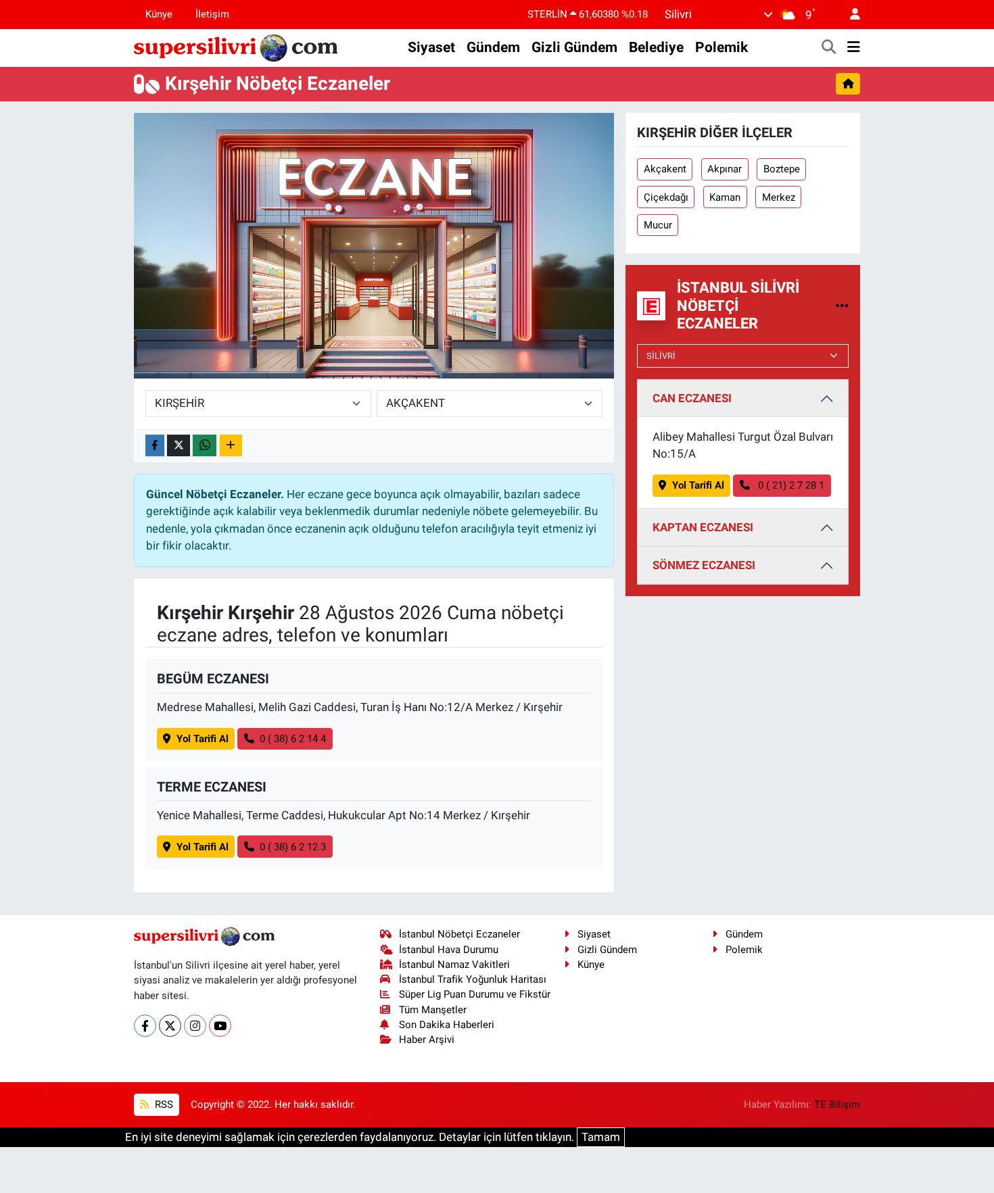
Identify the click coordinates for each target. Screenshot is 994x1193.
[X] (170, 1026)
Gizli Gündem (574, 47)
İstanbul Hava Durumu (448, 950)
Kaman (724, 197)
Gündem (493, 47)
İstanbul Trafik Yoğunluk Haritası (472, 979)
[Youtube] (220, 1026)
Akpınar (724, 169)
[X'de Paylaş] (178, 446)
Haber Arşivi (426, 1039)
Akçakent (665, 169)
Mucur (658, 225)
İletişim (212, 14)
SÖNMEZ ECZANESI (704, 565)
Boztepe (781, 169)
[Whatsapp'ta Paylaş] (204, 446)
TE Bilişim (837, 1104)
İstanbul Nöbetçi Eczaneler (459, 934)
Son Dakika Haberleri (446, 1025)
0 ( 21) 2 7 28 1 (789, 485)
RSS (162, 1104)
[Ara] (829, 48)
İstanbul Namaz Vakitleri (454, 964)
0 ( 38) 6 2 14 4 (293, 739)
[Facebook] (145, 1026)
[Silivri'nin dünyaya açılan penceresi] (236, 46)
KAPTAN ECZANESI (703, 527)
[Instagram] (195, 1026)
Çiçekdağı (666, 197)
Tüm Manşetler (433, 1010)
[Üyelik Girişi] (849, 14)
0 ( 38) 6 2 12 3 (293, 847)
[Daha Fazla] (231, 446)
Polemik (721, 47)
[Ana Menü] (853, 48)
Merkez (778, 197)
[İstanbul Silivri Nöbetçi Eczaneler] (842, 305)
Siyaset (431, 47)
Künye (158, 14)
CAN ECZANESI (692, 398)
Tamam (601, 1137)
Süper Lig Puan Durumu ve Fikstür (474, 994)
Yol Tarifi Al (202, 739)
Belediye (656, 47)
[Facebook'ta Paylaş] (154, 446)
